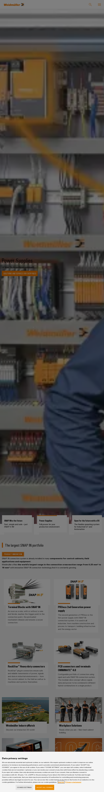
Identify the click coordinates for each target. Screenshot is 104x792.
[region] (52, 772)
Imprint (61, 782)
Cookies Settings (24, 787)
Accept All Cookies (45, 787)
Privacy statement (73, 782)
